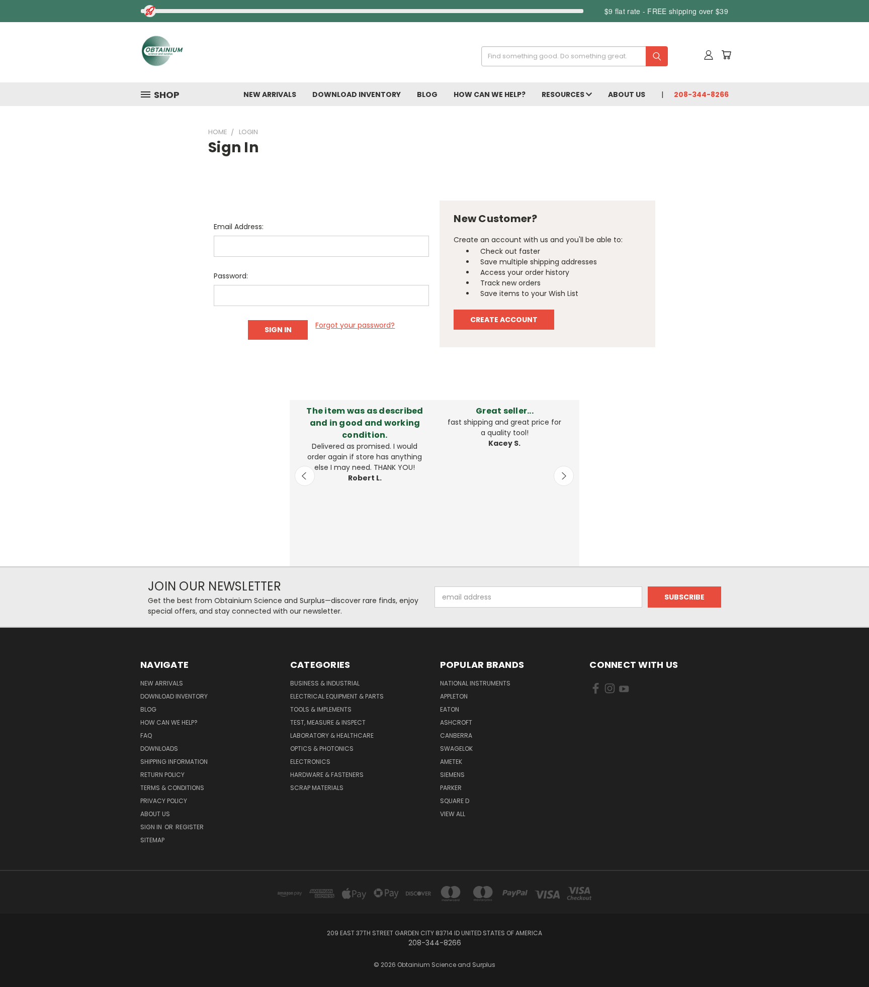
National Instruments (475, 683)
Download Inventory (356, 94)
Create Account (504, 320)
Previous (305, 476)
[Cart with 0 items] (726, 55)
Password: (231, 276)
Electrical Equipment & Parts (337, 696)
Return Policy (162, 774)
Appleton (454, 696)
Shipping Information (174, 761)
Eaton (449, 709)
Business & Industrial (325, 683)
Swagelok (456, 748)
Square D (454, 801)
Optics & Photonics (322, 748)
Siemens (452, 774)
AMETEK (451, 761)
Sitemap (152, 840)
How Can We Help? (490, 94)
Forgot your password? (355, 325)
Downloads (159, 748)
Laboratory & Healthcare (332, 735)
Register (190, 827)
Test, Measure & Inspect (328, 722)
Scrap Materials (316, 787)
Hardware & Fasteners (327, 774)
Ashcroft (456, 722)
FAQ (146, 735)
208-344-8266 (701, 94)
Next (564, 476)
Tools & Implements (321, 709)
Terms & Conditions (172, 787)
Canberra (456, 735)
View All (452, 814)
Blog (427, 94)
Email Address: (239, 227)
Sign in (151, 827)
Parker (451, 787)
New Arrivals (269, 94)
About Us (626, 94)
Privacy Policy (163, 801)
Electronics (310, 761)
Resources (564, 94)
